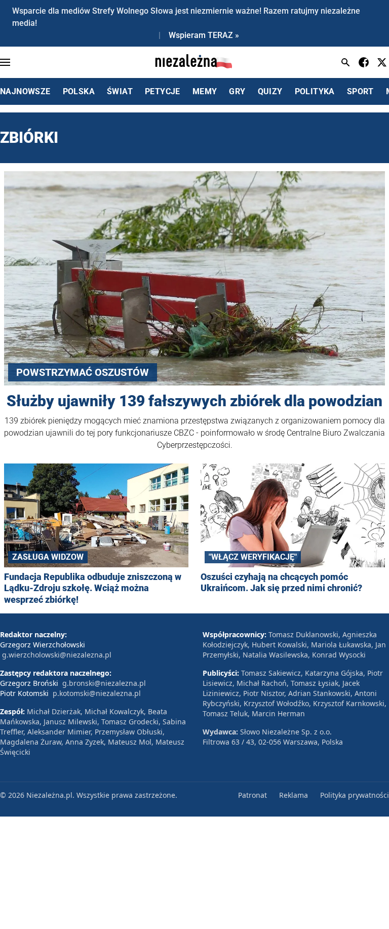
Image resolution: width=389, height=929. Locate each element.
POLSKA (79, 91)
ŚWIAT (120, 91)
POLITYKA (315, 91)
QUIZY (270, 91)
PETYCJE (162, 91)
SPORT (360, 91)
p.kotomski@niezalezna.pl (97, 693)
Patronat (252, 795)
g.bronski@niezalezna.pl (104, 683)
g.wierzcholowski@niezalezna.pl (56, 655)
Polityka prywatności (354, 795)
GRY (237, 91)
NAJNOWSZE (25, 91)
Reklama (293, 795)
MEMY (204, 91)
